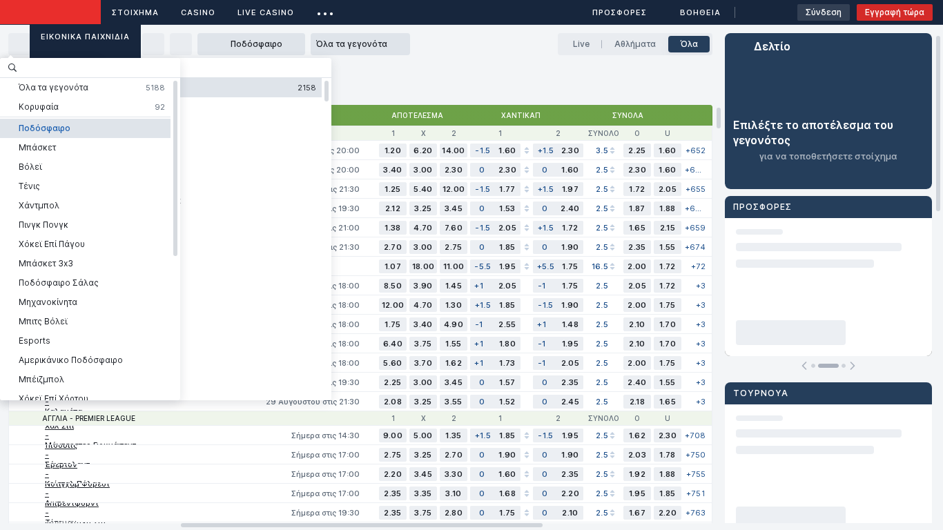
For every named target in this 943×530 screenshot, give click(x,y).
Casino (198, 12)
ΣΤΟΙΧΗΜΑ (135, 12)
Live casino (265, 12)
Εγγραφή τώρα (894, 12)
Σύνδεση (824, 12)
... (325, 10)
